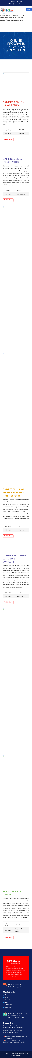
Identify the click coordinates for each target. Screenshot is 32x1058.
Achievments (8, 1005)
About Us (7, 1000)
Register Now (8, 139)
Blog (5, 995)
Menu (29, 9)
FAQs (6, 997)
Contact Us (7, 1007)
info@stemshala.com (14, 984)
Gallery (6, 1002)
